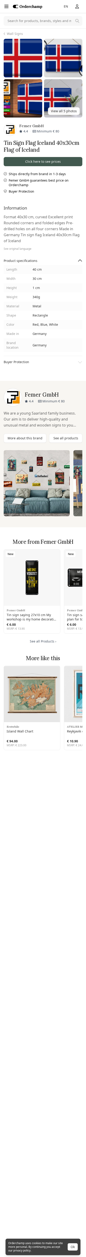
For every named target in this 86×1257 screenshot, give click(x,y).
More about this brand (25, 438)
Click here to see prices (43, 161)
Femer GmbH (16, 610)
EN (66, 6)
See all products (65, 438)
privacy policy (22, 1250)
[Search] (77, 21)
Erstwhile (13, 726)
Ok (73, 1247)
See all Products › (43, 641)
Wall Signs (15, 33)
